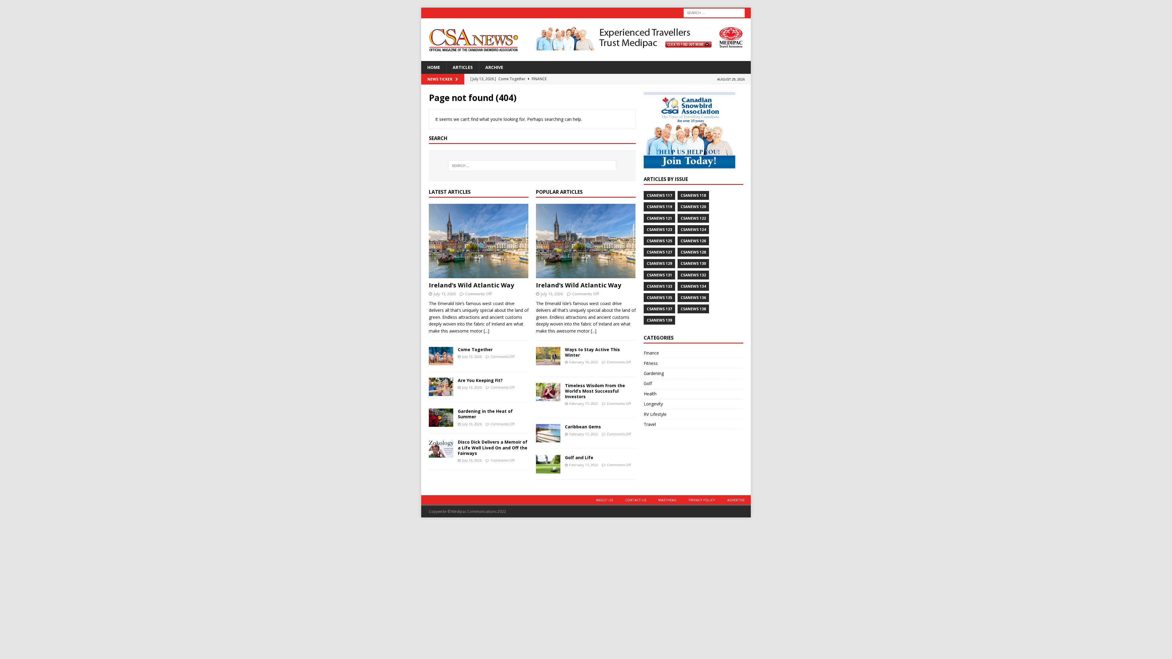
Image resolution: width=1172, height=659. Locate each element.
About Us (604, 500)
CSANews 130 (693, 263)
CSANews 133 (659, 286)
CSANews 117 (659, 195)
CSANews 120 (693, 206)
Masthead (667, 500)
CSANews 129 (659, 263)
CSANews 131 (659, 275)
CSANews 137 (659, 308)
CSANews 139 (659, 320)
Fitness (651, 363)
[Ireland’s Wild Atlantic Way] (479, 241)
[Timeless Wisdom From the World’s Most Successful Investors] (548, 392)
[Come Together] (441, 356)
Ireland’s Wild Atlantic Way (471, 285)
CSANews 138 (693, 308)
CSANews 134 (693, 286)
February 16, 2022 (583, 362)
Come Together (475, 349)
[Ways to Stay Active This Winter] (548, 356)
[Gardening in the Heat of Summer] (441, 418)
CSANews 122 (693, 218)
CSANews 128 (693, 252)
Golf (648, 383)
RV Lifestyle (655, 414)
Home (433, 67)
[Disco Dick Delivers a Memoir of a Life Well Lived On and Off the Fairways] (441, 448)
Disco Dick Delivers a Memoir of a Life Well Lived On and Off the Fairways (492, 447)
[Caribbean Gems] (548, 433)
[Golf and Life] (548, 464)
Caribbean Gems (583, 427)
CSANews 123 (659, 229)
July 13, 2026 (445, 294)
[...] (486, 331)
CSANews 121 (659, 218)
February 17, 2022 (583, 403)
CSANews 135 (659, 297)
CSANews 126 (693, 240)
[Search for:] (714, 12)
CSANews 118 (693, 195)
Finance (651, 353)
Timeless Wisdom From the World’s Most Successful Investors (595, 391)
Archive (494, 67)
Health (650, 394)
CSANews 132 (693, 275)
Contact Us (635, 500)
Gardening (654, 373)
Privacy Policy (702, 500)
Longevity (653, 404)
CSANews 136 (693, 297)
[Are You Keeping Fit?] (441, 387)
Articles (463, 67)
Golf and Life (579, 457)
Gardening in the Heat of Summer (485, 414)
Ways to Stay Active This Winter (592, 352)
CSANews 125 (659, 240)
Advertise (736, 500)
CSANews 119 (659, 206)
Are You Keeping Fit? (480, 380)
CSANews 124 (693, 229)
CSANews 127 (659, 252)
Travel (650, 424)
